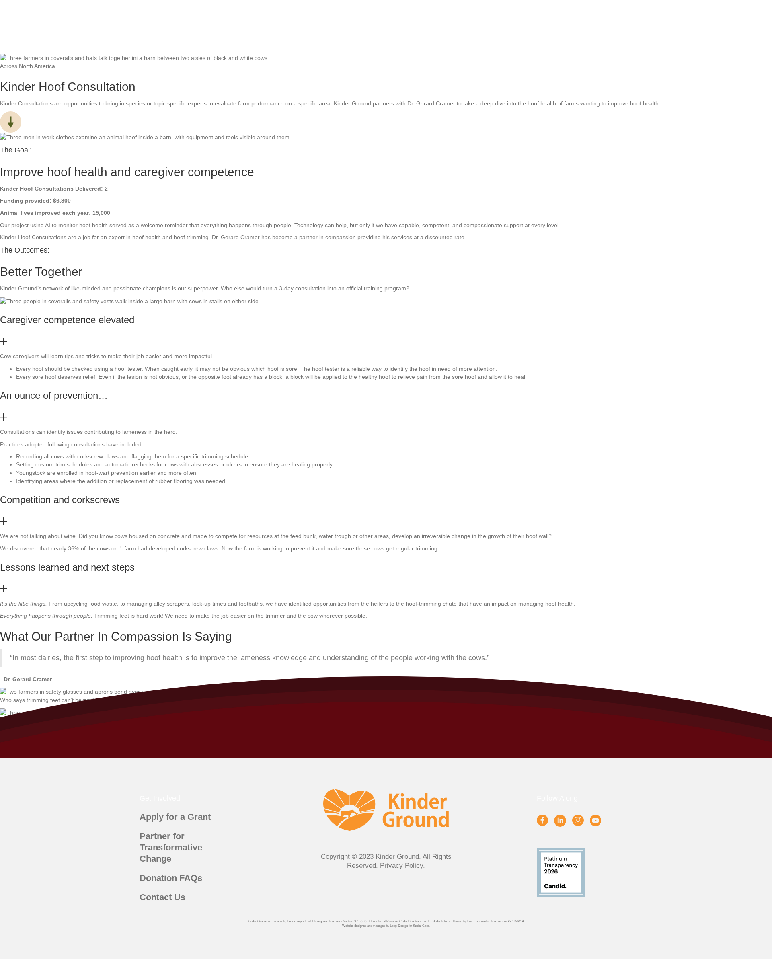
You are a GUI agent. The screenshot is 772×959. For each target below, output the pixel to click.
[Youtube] (595, 820)
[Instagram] (577, 820)
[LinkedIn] (560, 821)
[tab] (386, 330)
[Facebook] (542, 820)
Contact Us (162, 897)
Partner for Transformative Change (171, 847)
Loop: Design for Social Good (409, 926)
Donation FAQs (171, 878)
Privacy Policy (401, 865)
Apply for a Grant (175, 817)
